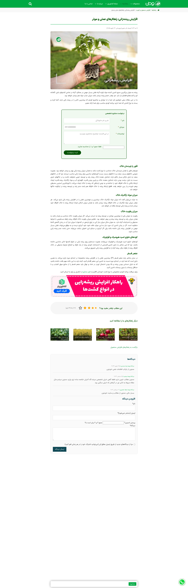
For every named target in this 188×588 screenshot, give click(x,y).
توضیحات (120, 134)
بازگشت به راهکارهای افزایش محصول (124, 347)
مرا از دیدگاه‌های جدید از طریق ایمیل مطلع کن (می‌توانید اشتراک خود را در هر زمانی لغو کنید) (99, 444)
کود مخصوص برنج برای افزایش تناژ (83, 338)
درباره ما (100, 4)
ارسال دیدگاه (59, 449)
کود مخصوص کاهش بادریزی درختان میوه (129, 338)
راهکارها (125, 4)
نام (122, 121)
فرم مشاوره (86, 272)
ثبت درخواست (72, 152)
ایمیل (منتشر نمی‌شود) (126, 413)
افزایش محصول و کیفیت (143, 10)
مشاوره (132, 584)
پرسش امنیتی (129, 422)
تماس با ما (88, 4)
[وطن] (152, 5)
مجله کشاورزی (112, 4)
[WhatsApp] (182, 582)
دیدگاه (132, 426)
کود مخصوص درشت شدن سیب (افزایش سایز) (60, 338)
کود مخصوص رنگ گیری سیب (106, 337)
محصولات (136, 4)
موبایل (121, 128)
